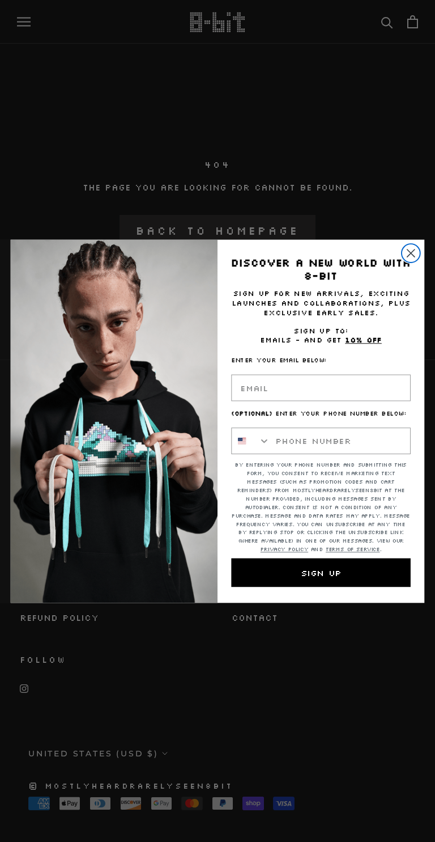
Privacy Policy (284, 549)
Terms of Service (353, 549)
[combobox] (251, 441)
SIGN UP (321, 572)
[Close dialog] (411, 253)
